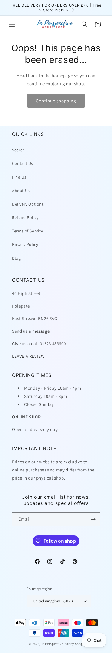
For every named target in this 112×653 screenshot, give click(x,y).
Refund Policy (25, 217)
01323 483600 (53, 343)
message (41, 331)
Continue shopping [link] (56, 100)
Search (18, 150)
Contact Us (22, 163)
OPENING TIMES (32, 375)
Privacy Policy (25, 244)
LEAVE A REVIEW (28, 356)
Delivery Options (28, 204)
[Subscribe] (93, 519)
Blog (16, 258)
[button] (12, 24)
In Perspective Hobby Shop (62, 644)
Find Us (19, 177)
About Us (21, 190)
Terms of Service (27, 231)
